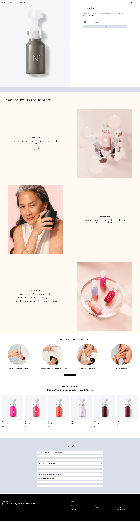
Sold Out (105, 26)
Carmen (119, 423)
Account (132, 2)
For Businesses (22, 2)
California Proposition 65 (121, 511)
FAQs (72, 507)
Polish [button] (11, 2)
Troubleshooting (73, 509)
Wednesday (6, 423)
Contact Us (73, 505)
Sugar (73, 423)
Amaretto (51, 423)
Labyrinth (97, 423)
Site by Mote (12, 520)
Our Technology (96, 505)
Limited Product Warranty (121, 509)
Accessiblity (119, 507)
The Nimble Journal (97, 507)
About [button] (16, 2)
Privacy (118, 505)
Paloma (27, 423)
